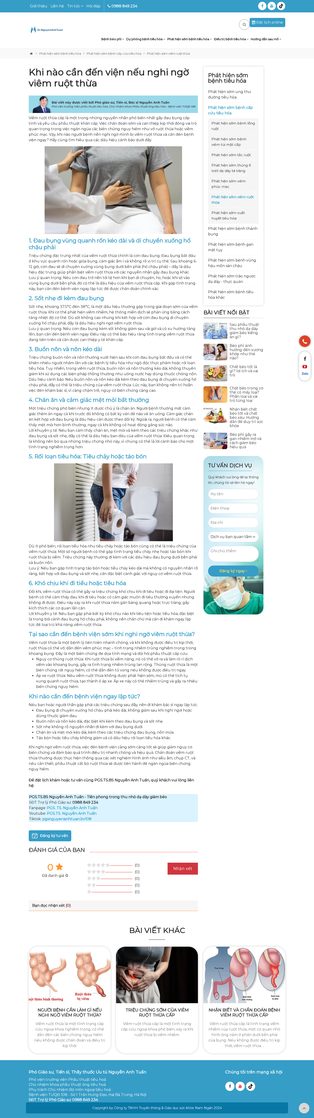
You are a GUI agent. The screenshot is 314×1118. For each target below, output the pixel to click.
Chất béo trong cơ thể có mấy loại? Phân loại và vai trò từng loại (246, 394)
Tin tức (74, 6)
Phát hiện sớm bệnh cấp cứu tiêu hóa (114, 53)
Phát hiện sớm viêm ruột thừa (168, 53)
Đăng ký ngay (233, 571)
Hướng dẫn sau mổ (265, 39)
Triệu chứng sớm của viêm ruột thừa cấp (157, 1013)
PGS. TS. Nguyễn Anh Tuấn (72, 808)
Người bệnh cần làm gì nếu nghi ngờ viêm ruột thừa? (70, 1013)
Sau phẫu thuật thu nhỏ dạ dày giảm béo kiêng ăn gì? (244, 331)
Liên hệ (57, 6)
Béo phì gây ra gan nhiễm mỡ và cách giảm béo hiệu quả (245, 441)
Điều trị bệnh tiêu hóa (230, 39)
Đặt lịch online (269, 22)
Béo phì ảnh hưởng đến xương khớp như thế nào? (246, 352)
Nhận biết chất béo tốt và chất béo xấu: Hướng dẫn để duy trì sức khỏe (246, 417)
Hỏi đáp (93, 6)
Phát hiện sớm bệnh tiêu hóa (188, 39)
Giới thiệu (38, 6)
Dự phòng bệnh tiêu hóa (144, 39)
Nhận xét (182, 868)
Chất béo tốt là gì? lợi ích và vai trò (244, 371)
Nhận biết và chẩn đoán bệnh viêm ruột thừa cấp (244, 1013)
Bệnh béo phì (111, 39)
